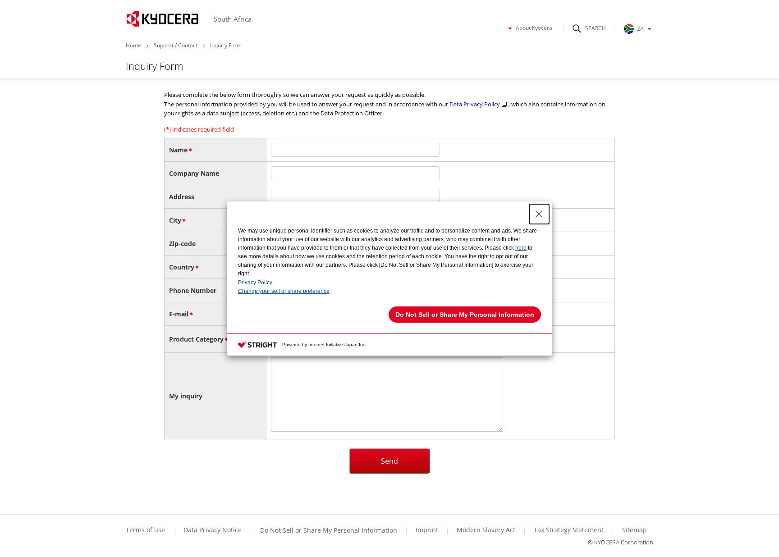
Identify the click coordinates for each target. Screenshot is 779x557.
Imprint (427, 529)
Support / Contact (175, 45)
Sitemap (634, 529)
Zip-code (182, 243)
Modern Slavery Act (486, 529)
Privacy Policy (255, 282)
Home (133, 45)
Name (178, 150)
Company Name (194, 173)
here (521, 248)
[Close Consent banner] (539, 214)
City (175, 220)
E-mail (178, 314)
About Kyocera (534, 28)
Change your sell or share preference (284, 291)
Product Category (196, 339)
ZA (640, 28)
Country (181, 267)
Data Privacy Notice (212, 529)
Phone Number (192, 290)
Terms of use (145, 529)
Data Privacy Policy (474, 104)
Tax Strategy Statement (569, 529)
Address (181, 196)
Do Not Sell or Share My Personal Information (328, 530)
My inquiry (185, 396)
